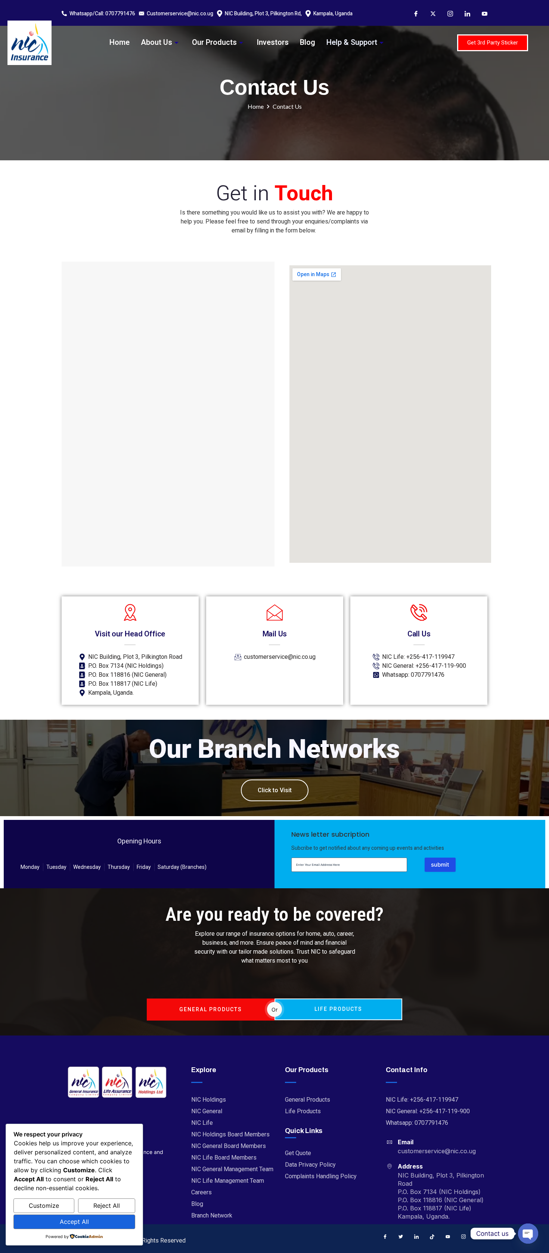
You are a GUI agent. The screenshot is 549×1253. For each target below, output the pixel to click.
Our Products (214, 42)
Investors (273, 42)
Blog (307, 42)
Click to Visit (275, 790)
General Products (210, 1009)
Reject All (106, 1205)
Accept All (74, 1221)
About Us (156, 42)
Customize (44, 1205)
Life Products (338, 1009)
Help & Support (351, 42)
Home (119, 42)
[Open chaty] (528, 1233)
